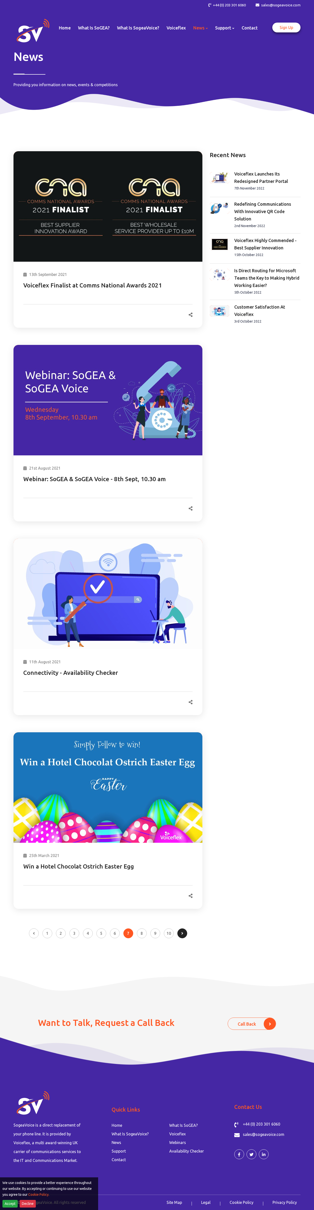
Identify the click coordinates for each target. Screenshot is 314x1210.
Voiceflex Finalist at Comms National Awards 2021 (92, 285)
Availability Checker (186, 1151)
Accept (10, 1204)
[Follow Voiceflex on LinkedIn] (264, 1154)
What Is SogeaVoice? (138, 27)
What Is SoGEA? (94, 27)
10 (169, 933)
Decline (28, 1204)
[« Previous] (34, 933)
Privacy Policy (285, 1202)
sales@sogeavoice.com (281, 5)
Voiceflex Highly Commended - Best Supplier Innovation (265, 244)
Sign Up (286, 27)
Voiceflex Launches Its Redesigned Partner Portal (261, 177)
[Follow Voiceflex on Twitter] (251, 1154)
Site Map (174, 1202)
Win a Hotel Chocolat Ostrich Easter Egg (78, 866)
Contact (250, 27)
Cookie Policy (241, 1202)
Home (65, 27)
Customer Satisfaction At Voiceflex (259, 310)
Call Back (247, 1023)
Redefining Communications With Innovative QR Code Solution (262, 211)
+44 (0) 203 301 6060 (229, 5)
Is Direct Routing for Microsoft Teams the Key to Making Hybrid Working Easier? (267, 278)
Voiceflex (176, 27)
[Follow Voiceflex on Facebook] (239, 1154)
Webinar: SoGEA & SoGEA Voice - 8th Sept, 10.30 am (94, 479)
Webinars (177, 1142)
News (199, 27)
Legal (205, 1202)
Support (223, 27)
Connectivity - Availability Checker (70, 672)
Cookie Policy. (38, 1194)
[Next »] (182, 933)
